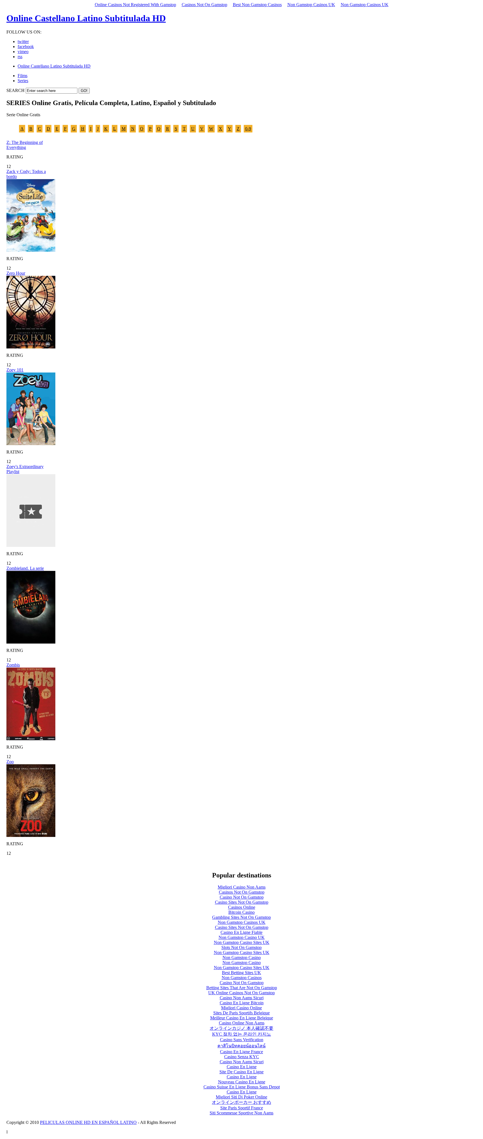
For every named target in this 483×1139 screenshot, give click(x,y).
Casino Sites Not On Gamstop (241, 902)
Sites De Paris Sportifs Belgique (241, 1012)
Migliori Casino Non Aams (242, 887)
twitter (23, 41)
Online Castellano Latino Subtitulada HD (86, 18)
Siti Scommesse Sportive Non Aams (241, 1112)
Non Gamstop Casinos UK (311, 4)
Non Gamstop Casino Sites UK (241, 942)
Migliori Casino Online (241, 1007)
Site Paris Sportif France (241, 1107)
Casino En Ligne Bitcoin (242, 1002)
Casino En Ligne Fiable (241, 932)
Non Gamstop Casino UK (242, 937)
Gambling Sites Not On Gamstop (241, 917)
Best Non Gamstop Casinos (257, 4)
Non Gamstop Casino (241, 957)
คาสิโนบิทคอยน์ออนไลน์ (241, 1045)
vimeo (23, 51)
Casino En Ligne (242, 1066)
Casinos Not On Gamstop (204, 4)
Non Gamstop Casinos (242, 977)
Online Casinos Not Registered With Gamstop (135, 4)
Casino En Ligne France (241, 1051)
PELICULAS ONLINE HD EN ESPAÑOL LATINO (88, 1122)
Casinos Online (241, 907)
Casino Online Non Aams (241, 1023)
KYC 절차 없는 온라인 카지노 (241, 1034)
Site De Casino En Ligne (241, 1071)
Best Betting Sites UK (241, 972)
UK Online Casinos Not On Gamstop (241, 992)
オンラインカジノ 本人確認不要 (241, 1028)
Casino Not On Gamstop (242, 897)
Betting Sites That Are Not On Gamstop (241, 987)
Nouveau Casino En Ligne (241, 1081)
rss (20, 56)
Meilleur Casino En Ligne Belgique (241, 1017)
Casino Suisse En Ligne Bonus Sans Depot (241, 1087)
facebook (26, 46)
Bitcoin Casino (241, 912)
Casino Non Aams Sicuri (242, 997)
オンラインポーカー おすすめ (241, 1102)
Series (23, 80)
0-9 (248, 128)
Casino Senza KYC (241, 1056)
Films (22, 75)
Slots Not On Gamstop (241, 947)
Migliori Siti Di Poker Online (241, 1097)
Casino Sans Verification (241, 1039)
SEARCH (15, 90)
